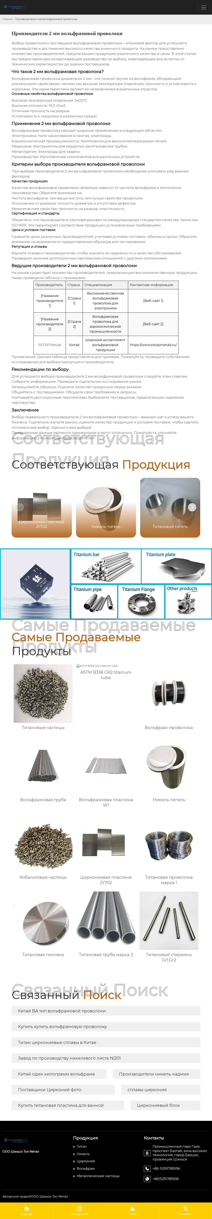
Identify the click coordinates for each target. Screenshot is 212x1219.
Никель (83, 1154)
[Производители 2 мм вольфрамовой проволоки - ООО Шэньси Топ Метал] (35, 1140)
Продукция (79, 1211)
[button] (192, 507)
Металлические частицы (98, 1176)
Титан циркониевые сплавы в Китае (57, 1042)
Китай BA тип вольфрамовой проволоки (62, 1010)
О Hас (132, 1211)
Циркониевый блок (158, 1105)
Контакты (185, 1211)
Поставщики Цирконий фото (49, 1089)
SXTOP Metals (49, 345)
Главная (7, 19)
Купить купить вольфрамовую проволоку (62, 1026)
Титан (82, 1146)
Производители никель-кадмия (154, 1074)
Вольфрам (86, 1169)
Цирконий (86, 1161)
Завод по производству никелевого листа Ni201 (69, 1058)
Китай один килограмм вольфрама (56, 1074)
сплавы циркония (147, 1089)
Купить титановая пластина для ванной (61, 1105)
